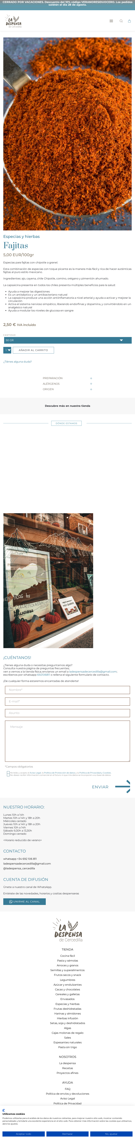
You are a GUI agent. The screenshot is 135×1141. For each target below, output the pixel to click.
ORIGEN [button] (48, 389)
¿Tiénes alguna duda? (17, 361)
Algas (67, 1028)
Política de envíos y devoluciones (67, 1093)
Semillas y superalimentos (67, 970)
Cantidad (9, 335)
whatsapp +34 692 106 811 (20, 858)
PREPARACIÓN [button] (53, 378)
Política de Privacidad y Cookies (95, 772)
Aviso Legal (35, 772)
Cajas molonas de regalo (67, 1032)
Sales (67, 1037)
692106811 (43, 674)
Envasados (67, 999)
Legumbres (67, 979)
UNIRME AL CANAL (26, 901)
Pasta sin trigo (67, 1047)
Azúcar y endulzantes (68, 984)
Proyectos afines (67, 1073)
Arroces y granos (67, 965)
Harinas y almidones (67, 1013)
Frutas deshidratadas (67, 1008)
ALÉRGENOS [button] (51, 383)
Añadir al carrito (33, 350)
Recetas (67, 1068)
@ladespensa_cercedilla (19, 868)
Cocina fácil (67, 955)
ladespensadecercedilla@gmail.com (93, 671)
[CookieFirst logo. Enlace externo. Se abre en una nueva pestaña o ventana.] (3, 1110)
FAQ (67, 1089)
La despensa (67, 1063)
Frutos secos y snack (67, 975)
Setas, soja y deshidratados (67, 1023)
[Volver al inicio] (13, 21)
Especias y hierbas (21, 236)
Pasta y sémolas (67, 960)
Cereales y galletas (67, 994)
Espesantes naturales (68, 1042)
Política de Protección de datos (59, 772)
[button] (111, 21)
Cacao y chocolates (67, 989)
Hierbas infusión (67, 1018)
